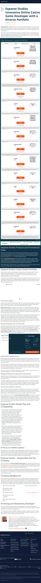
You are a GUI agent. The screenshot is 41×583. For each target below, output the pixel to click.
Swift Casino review (20, 219)
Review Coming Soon (16, 351)
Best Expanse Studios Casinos (15, 242)
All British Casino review (20, 97)
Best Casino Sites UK (34, 544)
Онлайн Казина (34, 552)
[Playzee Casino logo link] (6, 145)
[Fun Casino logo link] (6, 62)
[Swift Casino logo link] (6, 213)
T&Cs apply (35, 169)
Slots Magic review (20, 82)
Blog (31, 542)
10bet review (20, 193)
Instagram (37, 535)
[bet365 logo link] (6, 159)
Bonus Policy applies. (24, 86)
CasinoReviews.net (4, 558)
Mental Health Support (14, 549)
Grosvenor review (20, 138)
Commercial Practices (14, 547)
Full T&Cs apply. (26, 209)
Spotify (40, 535)
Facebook (35, 535)
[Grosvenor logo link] (6, 132)
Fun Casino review (20, 68)
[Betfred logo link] (6, 200)
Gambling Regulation (24, 545)
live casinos (11, 256)
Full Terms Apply (4, 183)
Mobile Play (36, 242)
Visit (20, 53)
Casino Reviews (4, 5)
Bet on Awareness (23, 540)
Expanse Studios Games (27, 242)
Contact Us (2, 548)
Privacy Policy (13, 540)
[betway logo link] (6, 174)
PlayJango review (20, 233)
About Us (2, 540)
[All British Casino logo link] (6, 90)
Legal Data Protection (14, 545)
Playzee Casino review (20, 151)
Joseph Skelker (13, 22)
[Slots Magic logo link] (6, 75)
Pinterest (30, 535)
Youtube (33, 535)
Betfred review (20, 206)
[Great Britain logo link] (6, 48)
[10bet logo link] (6, 187)
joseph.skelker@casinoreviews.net (18, 528)
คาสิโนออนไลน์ (33, 548)
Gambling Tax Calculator (24, 543)
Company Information (24, 244)
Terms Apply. (15, 155)
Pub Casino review (20, 125)
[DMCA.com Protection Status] (18, 559)
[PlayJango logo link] (6, 227)
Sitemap (11, 551)
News (32, 540)
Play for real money (32, 352)
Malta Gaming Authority (7, 464)
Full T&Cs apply (10, 58)
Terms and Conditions (14, 542)
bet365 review (20, 166)
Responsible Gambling (14, 544)
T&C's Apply (5, 72)
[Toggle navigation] (38, 2)
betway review (20, 180)
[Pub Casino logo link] (6, 118)
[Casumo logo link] (6, 104)
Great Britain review (20, 55)
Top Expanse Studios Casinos (32, 492)
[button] (4, 243)
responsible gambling (32, 35)
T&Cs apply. (7, 141)
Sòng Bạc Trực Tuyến (34, 550)
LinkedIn (26, 528)
